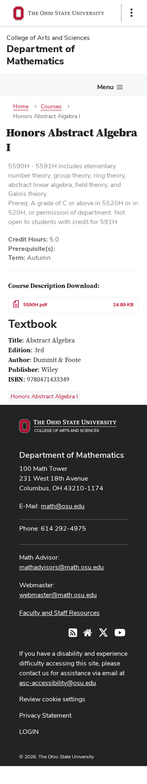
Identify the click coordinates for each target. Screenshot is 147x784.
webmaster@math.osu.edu (58, 595)
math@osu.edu (63, 506)
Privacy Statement (45, 715)
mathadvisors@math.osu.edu (61, 567)
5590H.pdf (35, 304)
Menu (105, 87)
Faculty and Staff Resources (59, 612)
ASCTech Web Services (102, 773)
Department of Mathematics (71, 455)
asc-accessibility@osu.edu (57, 683)
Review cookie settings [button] (52, 699)
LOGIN (29, 731)
